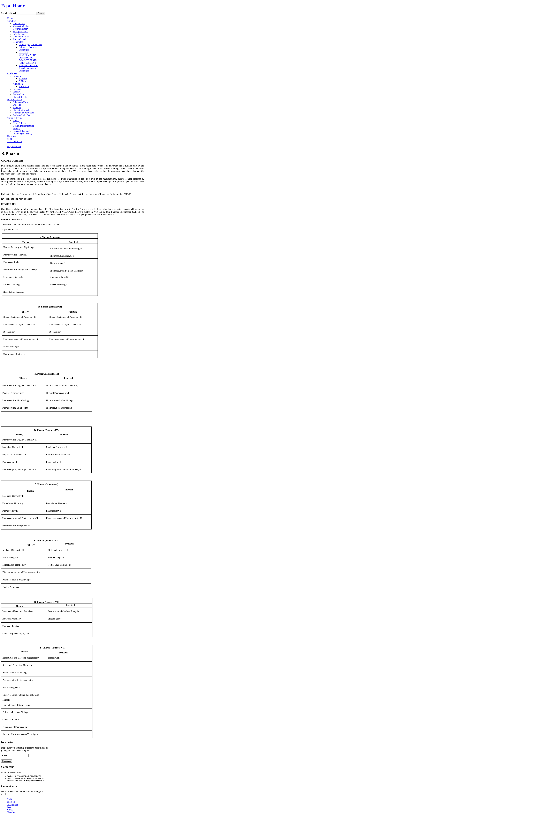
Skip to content (14, 146)
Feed (9, 807)
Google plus (12, 804)
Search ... (5, 13)
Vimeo (10, 809)
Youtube (11, 812)
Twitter (10, 799)
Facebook (11, 802)
